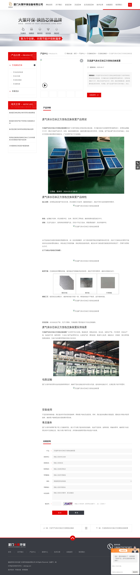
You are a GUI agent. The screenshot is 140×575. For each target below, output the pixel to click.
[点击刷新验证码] (68, 503)
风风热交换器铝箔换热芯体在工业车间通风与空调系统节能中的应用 (22, 139)
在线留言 (109, 5)
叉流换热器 (16, 84)
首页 (75, 53)
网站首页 (49, 5)
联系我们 (119, 5)
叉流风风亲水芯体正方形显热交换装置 (115, 528)
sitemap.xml (27, 566)
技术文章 (100, 5)
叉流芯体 (77, 5)
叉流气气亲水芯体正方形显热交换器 (61, 528)
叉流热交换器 (17, 80)
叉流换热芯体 (17, 65)
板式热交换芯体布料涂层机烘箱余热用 (21, 129)
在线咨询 (93, 95)
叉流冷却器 (16, 76)
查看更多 (15, 91)
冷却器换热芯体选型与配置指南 (19, 146)
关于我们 (59, 5)
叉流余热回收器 (18, 72)
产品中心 (82, 53)
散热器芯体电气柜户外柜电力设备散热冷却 (22, 122)
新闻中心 (45, 552)
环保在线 (18, 570)
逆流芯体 (68, 5)
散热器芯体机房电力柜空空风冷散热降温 (22, 112)
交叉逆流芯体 (89, 5)
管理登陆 (25, 570)
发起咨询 (135, 572)
